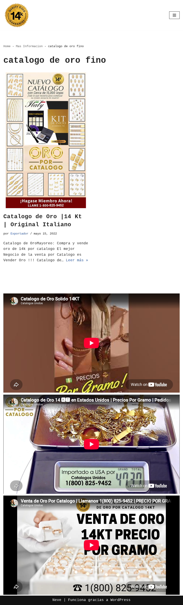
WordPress (120, 600)
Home (6, 46)
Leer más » (77, 260)
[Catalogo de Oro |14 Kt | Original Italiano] (45, 140)
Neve (56, 600)
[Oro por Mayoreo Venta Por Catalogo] (16, 15)
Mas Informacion (29, 46)
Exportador (19, 233)
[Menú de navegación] (174, 15)
